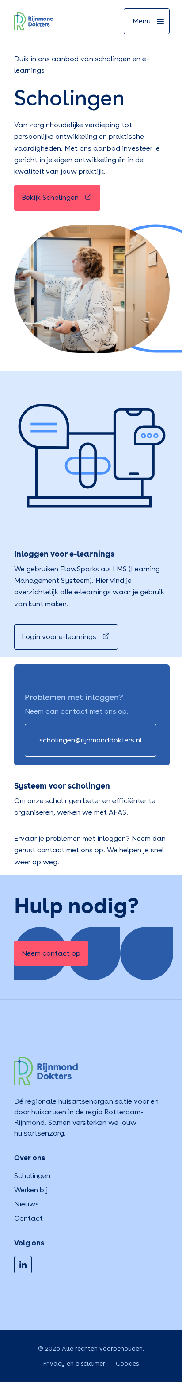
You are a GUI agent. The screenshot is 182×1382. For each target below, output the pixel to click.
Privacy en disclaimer (74, 1363)
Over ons (29, 1158)
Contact (28, 1218)
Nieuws (26, 1204)
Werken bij (31, 1190)
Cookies (127, 1363)
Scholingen (32, 1175)
